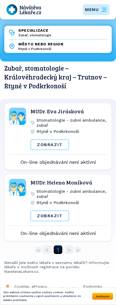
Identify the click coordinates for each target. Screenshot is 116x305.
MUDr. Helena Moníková (61, 182)
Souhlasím (103, 296)
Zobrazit (50, 144)
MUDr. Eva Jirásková (57, 111)
